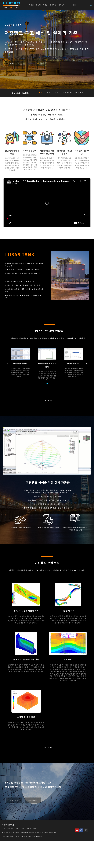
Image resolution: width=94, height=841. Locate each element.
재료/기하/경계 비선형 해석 (26, 610)
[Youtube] (77, 830)
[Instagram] (86, 830)
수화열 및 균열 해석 (26, 717)
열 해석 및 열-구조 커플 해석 (26, 659)
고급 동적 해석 (68, 610)
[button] (7, 363)
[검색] (81, 5)
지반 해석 (68, 659)
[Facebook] (81, 830)
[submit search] (91, 5)
